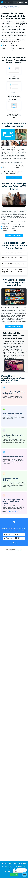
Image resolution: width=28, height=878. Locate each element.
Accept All (14, 874)
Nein (20, 549)
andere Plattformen (14, 542)
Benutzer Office (19, 2)
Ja (17, 549)
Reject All (7, 871)
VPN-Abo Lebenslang (12, 511)
